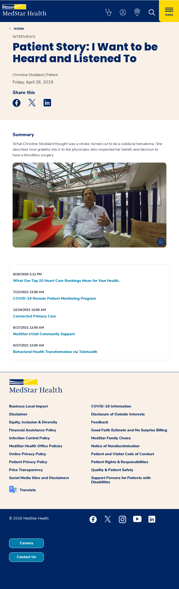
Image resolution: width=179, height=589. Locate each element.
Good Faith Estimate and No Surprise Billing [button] (129, 430)
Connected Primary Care (34, 316)
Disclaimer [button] (18, 414)
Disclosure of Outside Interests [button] (118, 414)
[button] (108, 12)
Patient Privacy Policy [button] (28, 462)
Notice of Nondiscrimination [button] (115, 446)
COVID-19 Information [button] (111, 406)
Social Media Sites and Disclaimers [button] (39, 477)
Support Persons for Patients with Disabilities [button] (121, 480)
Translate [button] (28, 490)
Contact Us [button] (26, 557)
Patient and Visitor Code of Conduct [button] (122, 454)
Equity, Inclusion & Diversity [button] (33, 422)
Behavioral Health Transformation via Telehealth (55, 351)
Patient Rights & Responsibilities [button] (119, 462)
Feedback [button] (99, 422)
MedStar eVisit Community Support (44, 334)
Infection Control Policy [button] (29, 438)
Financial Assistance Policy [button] (32, 430)
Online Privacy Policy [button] (27, 454)
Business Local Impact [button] (28, 406)
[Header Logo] (24, 7)
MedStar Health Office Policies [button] (35, 446)
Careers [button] (26, 543)
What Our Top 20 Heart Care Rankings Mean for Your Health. (66, 280)
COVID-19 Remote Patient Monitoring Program (54, 298)
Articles (19, 28)
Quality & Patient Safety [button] (112, 470)
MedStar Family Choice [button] (111, 438)
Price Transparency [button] (26, 470)
